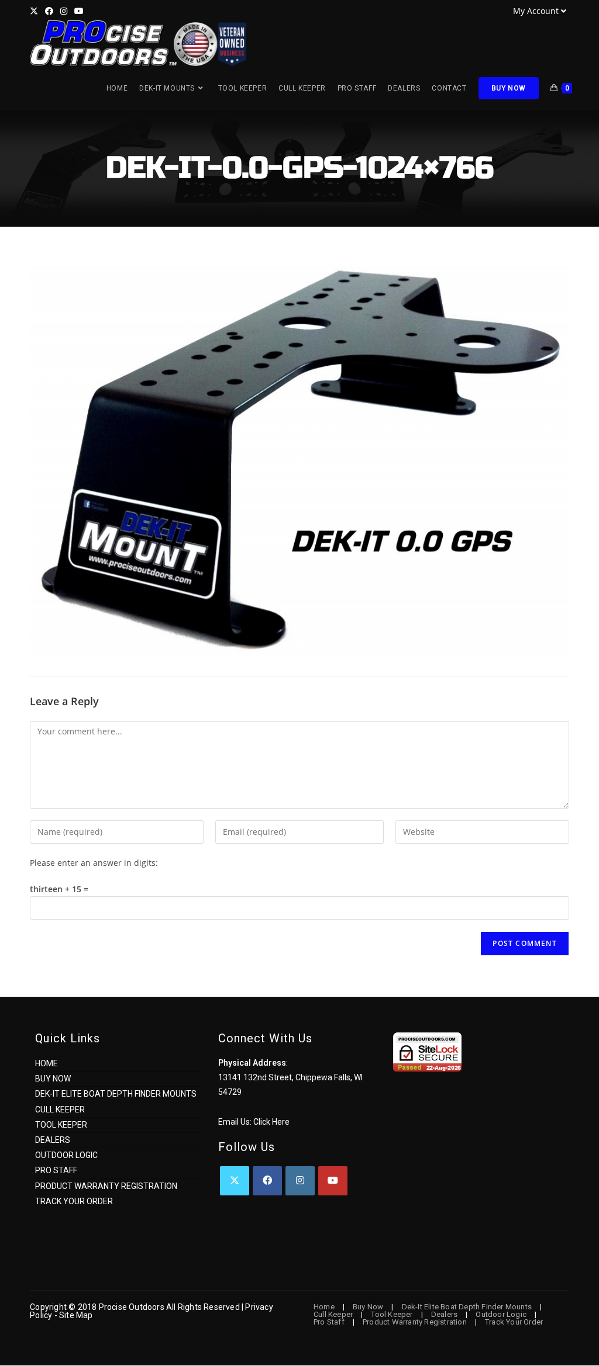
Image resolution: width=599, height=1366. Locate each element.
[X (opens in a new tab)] (36, 11)
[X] (234, 1180)
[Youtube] (332, 1180)
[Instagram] (300, 1180)
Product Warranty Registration (106, 1186)
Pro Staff (56, 1170)
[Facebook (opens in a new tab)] (49, 11)
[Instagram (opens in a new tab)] (64, 11)
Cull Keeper (60, 1109)
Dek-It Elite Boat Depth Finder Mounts (116, 1093)
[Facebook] (267, 1180)
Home (46, 1063)
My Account (536, 10)
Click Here (271, 1121)
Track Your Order (74, 1201)
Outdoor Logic (66, 1155)
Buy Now (53, 1078)
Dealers (52, 1140)
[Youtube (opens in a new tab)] (79, 11)
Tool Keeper (61, 1124)
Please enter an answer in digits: (94, 862)
